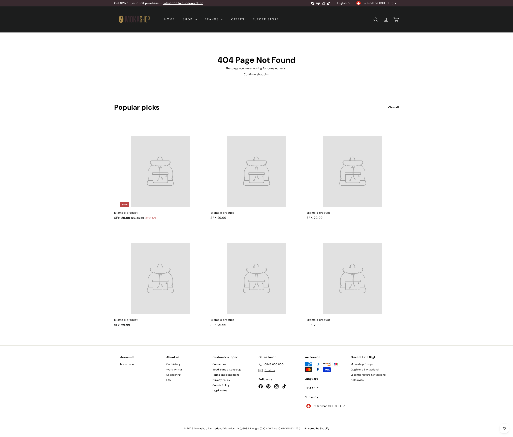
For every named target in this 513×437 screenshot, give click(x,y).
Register (270, 222)
